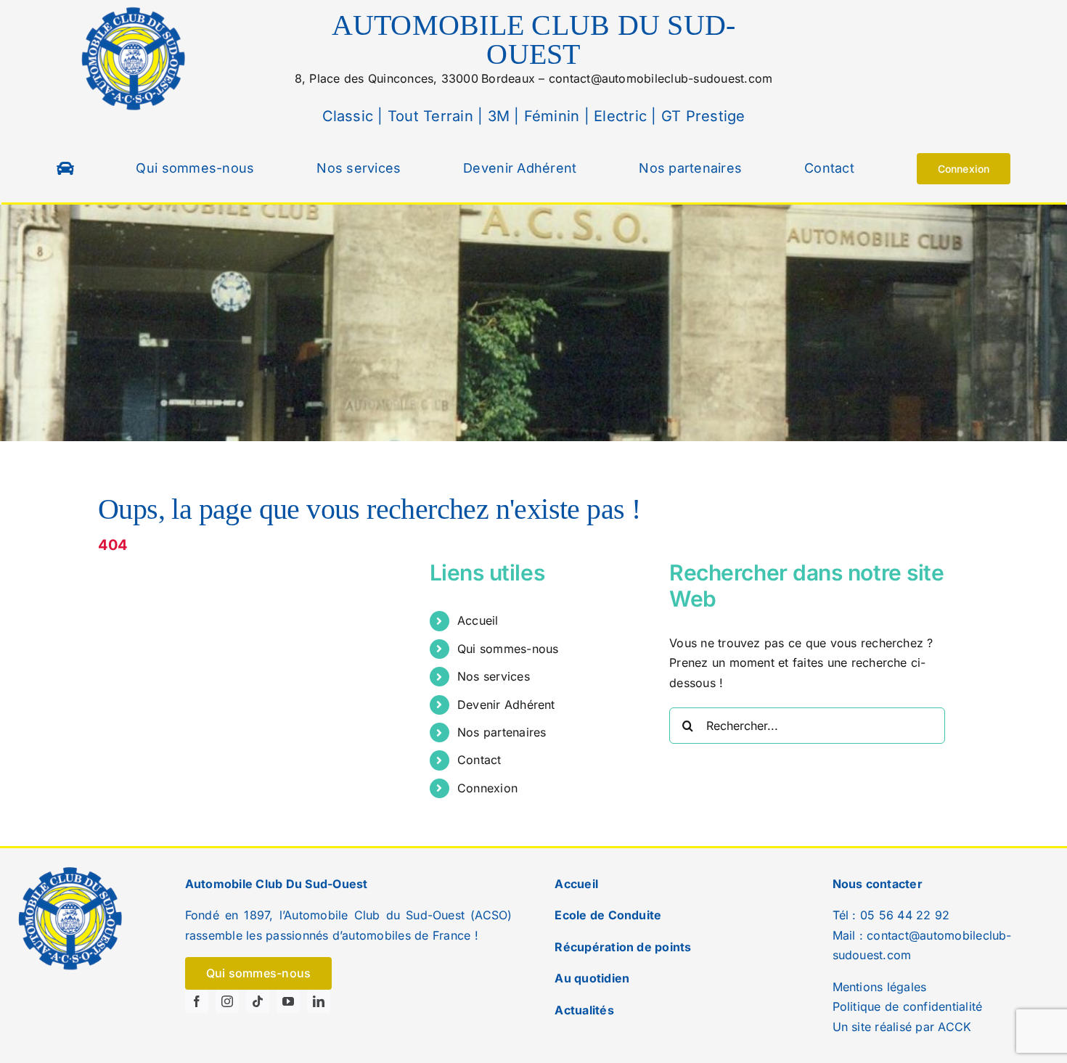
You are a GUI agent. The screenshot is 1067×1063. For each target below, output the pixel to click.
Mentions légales (880, 987)
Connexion (487, 788)
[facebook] (196, 1001)
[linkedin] (318, 1001)
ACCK (954, 1026)
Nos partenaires (502, 732)
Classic (348, 116)
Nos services (493, 676)
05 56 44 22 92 (904, 915)
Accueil (478, 620)
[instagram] (227, 1001)
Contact (479, 759)
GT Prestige (703, 116)
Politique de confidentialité (908, 1006)
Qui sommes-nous (508, 648)
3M (496, 116)
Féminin (550, 116)
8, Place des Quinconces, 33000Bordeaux (415, 78)
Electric (618, 116)
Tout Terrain (428, 116)
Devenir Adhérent (506, 704)
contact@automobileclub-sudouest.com (660, 78)
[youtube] (288, 1001)
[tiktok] (257, 1001)
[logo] (134, 9)
